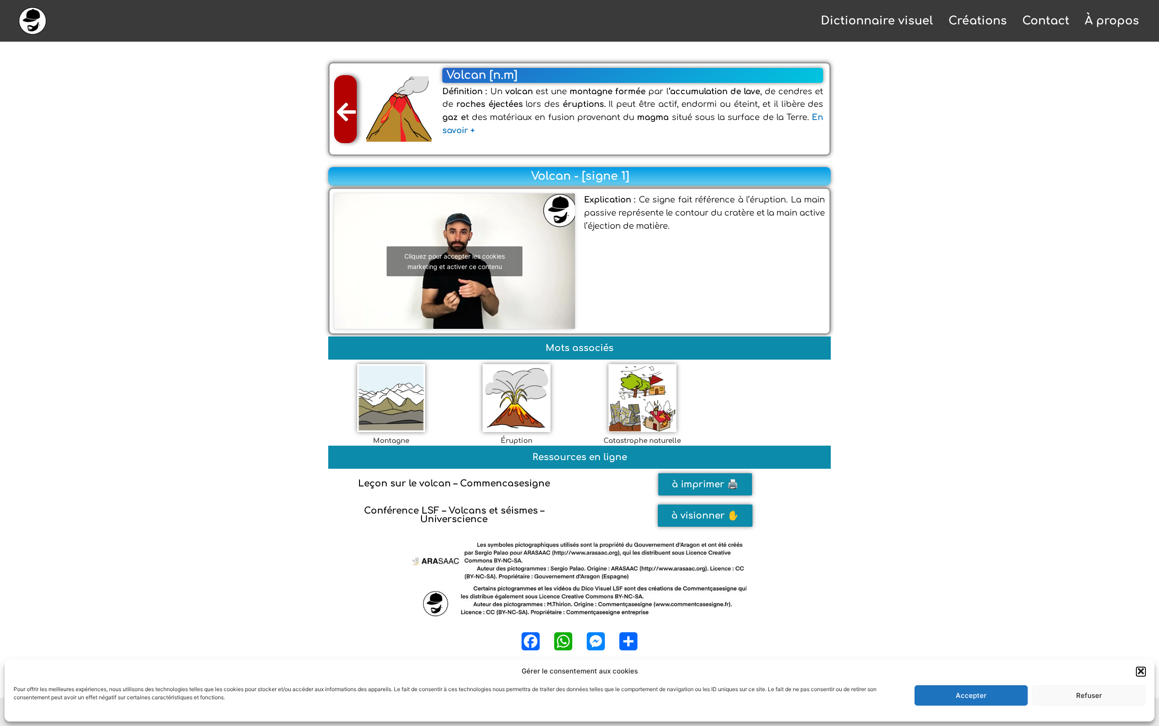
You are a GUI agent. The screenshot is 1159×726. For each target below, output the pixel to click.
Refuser (1089, 695)
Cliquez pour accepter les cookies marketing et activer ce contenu (454, 261)
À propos (1112, 20)
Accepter (971, 695)
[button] (1140, 671)
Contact (1045, 20)
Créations (977, 20)
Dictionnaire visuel (877, 20)
